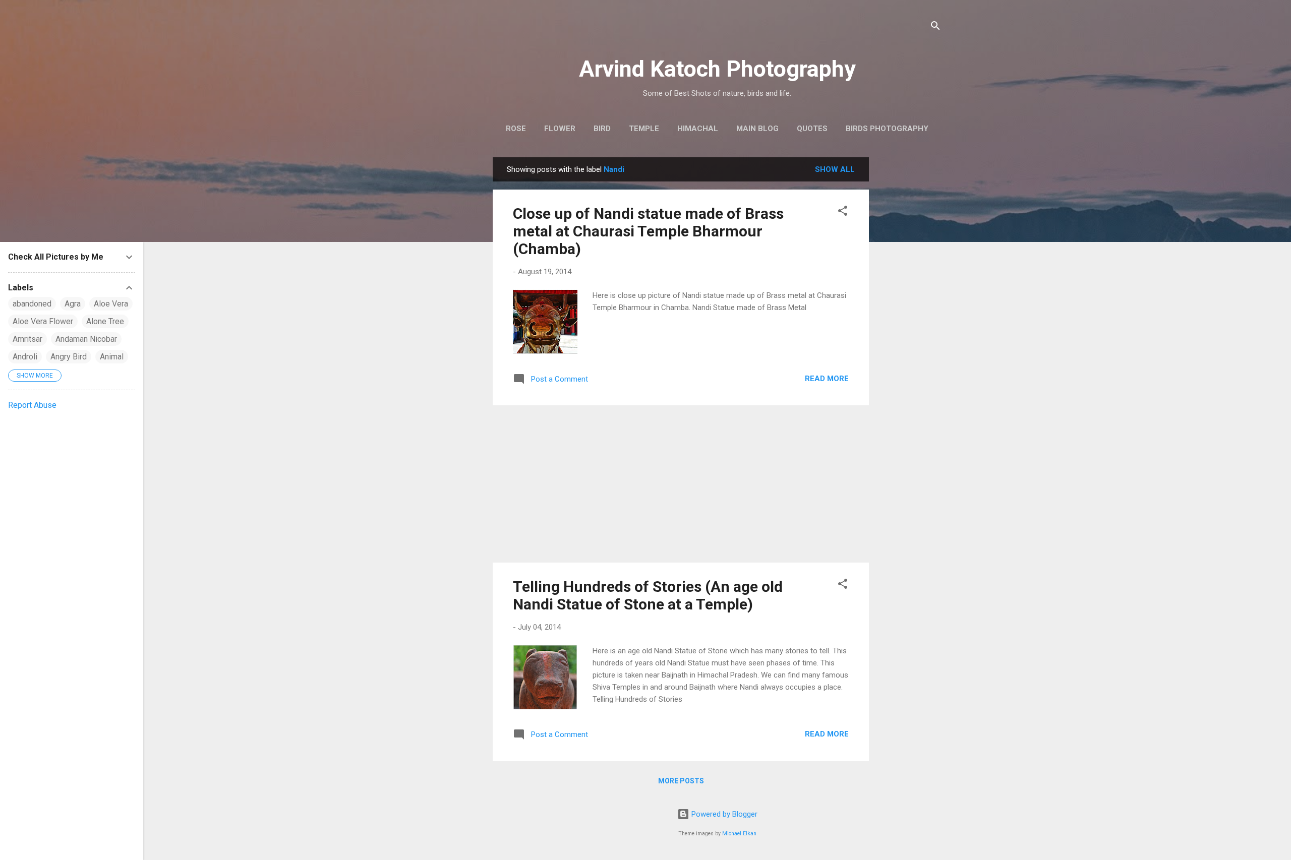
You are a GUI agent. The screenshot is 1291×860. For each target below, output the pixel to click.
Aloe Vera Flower (43, 321)
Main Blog (757, 128)
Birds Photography (887, 128)
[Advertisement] (909, 308)
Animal (112, 356)
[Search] (935, 27)
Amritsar (27, 339)
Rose (516, 128)
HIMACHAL (697, 128)
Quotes (812, 128)
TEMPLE (644, 128)
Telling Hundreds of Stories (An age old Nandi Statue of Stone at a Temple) (648, 595)
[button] (843, 212)
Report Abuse (32, 405)
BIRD (602, 128)
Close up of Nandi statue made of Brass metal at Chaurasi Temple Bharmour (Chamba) (648, 231)
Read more (827, 378)
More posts (681, 781)
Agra (73, 304)
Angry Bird (68, 356)
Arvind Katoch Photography (717, 68)
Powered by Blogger (723, 814)
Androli (25, 356)
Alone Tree (105, 321)
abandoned (32, 304)
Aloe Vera (111, 304)
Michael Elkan (739, 833)
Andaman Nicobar (86, 339)
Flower (559, 128)
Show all (835, 169)
